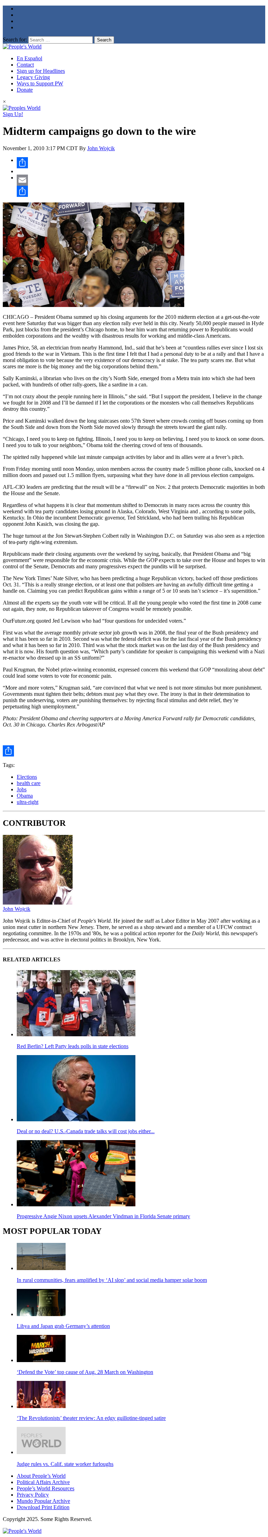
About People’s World (41, 1476)
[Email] (141, 180)
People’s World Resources (45, 1488)
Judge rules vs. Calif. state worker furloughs (65, 1464)
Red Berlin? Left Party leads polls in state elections (72, 1046)
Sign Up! (13, 114)
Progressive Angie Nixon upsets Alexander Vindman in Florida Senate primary (103, 1216)
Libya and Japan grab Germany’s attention (63, 1326)
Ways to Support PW (40, 83)
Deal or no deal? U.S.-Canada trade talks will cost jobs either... (86, 1131)
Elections (27, 777)
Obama (25, 796)
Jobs (22, 789)
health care (28, 783)
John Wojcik (101, 148)
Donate (25, 90)
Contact (25, 65)
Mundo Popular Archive (43, 1501)
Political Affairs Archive (43, 1482)
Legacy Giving (33, 77)
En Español (29, 58)
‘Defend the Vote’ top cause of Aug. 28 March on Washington (85, 1372)
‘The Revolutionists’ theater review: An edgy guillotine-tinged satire (91, 1418)
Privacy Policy (33, 1495)
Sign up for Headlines (41, 71)
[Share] (141, 162)
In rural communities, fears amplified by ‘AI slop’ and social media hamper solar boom (112, 1280)
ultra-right (27, 802)
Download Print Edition (43, 1507)
